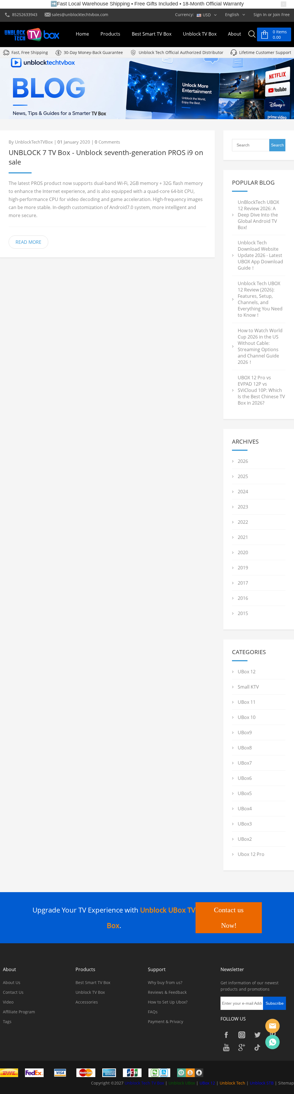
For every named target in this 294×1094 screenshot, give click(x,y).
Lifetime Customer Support (265, 52)
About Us (11, 982)
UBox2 (245, 839)
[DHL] (12, 1072)
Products (110, 34)
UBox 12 (247, 671)
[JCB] (135, 1072)
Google (241, 1047)
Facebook (226, 1035)
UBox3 (245, 824)
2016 (243, 598)
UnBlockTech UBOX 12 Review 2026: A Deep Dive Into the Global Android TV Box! (258, 215)
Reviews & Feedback (167, 992)
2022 (243, 522)
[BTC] (193, 1072)
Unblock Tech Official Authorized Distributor (181, 52)
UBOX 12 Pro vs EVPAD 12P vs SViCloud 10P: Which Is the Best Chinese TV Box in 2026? (261, 390)
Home (82, 34)
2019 (243, 568)
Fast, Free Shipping (29, 52)
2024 (243, 491)
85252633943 (24, 14)
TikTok (257, 1047)
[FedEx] (37, 1072)
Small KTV (248, 687)
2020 (243, 552)
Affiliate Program (19, 1011)
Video (8, 1002)
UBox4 (245, 808)
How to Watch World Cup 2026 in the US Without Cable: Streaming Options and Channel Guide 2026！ (260, 346)
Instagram (241, 1035)
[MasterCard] (88, 1072)
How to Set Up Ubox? (167, 1002)
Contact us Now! (228, 917)
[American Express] (112, 1072)
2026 (243, 461)
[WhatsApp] (272, 1042)
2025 (243, 476)
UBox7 (245, 763)
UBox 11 (247, 702)
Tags (7, 1021)
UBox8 (245, 748)
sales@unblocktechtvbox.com (80, 14)
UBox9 (245, 732)
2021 (243, 537)
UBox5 (245, 793)
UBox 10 (247, 717)
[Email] (272, 1026)
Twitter (257, 1035)
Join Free (281, 14)
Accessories (87, 1002)
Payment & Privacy (165, 1021)
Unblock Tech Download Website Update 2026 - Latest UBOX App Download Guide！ (260, 255)
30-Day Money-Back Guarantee (93, 52)
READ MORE (28, 242)
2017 (243, 583)
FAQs (153, 1011)
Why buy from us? (165, 982)
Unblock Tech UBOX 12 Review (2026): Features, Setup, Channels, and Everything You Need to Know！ (260, 299)
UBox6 (245, 778)
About (234, 34)
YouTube (226, 1047)
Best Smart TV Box (151, 34)
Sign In (260, 14)
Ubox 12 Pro (251, 854)
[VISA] (63, 1072)
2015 (243, 613)
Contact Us (13, 992)
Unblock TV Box (199, 34)
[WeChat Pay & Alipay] (162, 1072)
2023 (243, 507)
